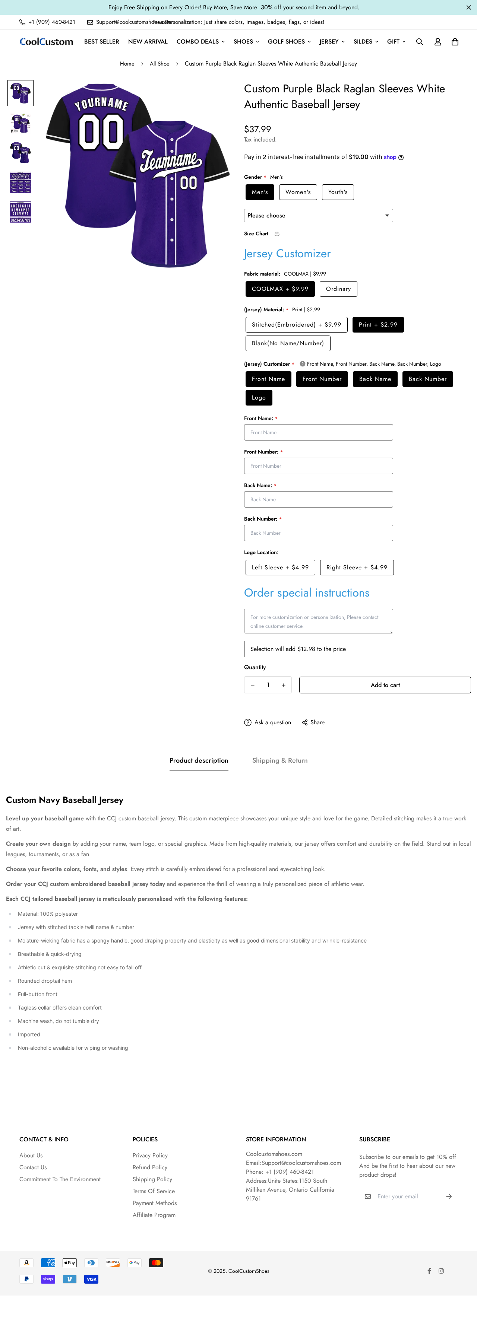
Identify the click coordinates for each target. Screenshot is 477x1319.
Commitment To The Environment (60, 1179)
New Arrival (148, 41)
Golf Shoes (286, 41)
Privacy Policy (150, 1155)
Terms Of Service (154, 1191)
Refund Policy (150, 1167)
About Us (30, 1155)
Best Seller (101, 41)
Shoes (243, 41)
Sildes (363, 41)
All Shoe (160, 64)
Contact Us (33, 1167)
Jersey (329, 41)
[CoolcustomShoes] (46, 41)
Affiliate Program (154, 1215)
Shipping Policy (152, 1179)
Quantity (255, 667)
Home (127, 64)
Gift (393, 41)
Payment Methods (155, 1203)
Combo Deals (198, 41)
